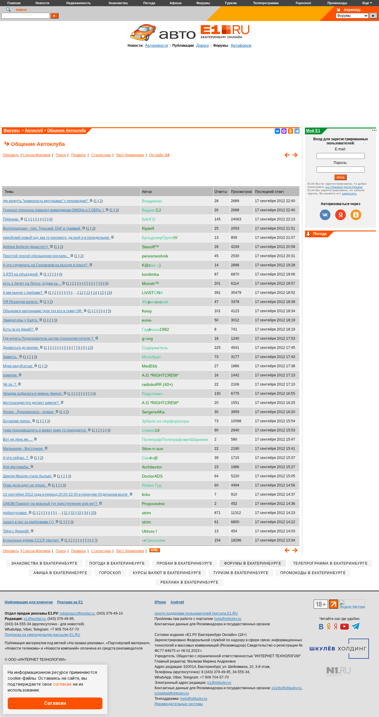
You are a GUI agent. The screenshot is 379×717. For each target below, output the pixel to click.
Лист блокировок (130, 155)
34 (86, 513)
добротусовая (15, 513)
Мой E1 (313, 130)
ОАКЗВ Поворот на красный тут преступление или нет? (51, 504)
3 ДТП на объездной (21, 274)
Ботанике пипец (17, 421)
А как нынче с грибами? (23, 293)
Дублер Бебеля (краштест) (26, 247)
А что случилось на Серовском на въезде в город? (46, 265)
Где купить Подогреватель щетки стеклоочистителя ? (49, 338)
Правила (78, 155)
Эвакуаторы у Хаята (21, 320)
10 (90, 348)
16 (109, 293)
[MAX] (284, 131)
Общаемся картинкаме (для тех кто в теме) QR (43, 311)
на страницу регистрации (343, 186)
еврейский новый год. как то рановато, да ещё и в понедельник (57, 238)
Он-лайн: (159, 155)
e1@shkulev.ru (219, 683)
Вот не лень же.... (18, 439)
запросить (349, 193)
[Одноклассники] (290, 131)
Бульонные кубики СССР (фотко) (31, 540)
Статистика (101, 155)
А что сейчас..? (16, 458)
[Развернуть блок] (308, 234)
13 (88, 293)
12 (81, 293)
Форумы (12, 130)
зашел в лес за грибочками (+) (29, 522)
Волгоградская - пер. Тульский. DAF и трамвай (42, 228)
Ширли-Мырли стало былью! (28, 476)
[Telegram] (297, 131)
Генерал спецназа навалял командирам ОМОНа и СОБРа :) (54, 210)
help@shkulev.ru (227, 619)
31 (66, 513)
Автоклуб (34, 130)
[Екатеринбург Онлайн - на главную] (225, 40)
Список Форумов (36, 155)
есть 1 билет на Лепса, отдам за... (32, 283)
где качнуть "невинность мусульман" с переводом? (46, 201)
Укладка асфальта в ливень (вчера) (33, 393)
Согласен (55, 703)
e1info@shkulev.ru (286, 688)
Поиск (61, 155)
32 (72, 513)
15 (102, 293)
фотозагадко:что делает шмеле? (31, 403)
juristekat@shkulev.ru (172, 693)
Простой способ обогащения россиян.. (36, 256)
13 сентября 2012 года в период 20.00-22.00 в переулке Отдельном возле (66, 494)
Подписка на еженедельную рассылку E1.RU (42, 635)
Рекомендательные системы (179, 704)
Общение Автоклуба (66, 130)
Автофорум (241, 45)
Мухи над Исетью (18, 366)
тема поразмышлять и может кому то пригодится (45, 430)
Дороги (202, 45)
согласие (62, 684)
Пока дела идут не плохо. (25, 485)
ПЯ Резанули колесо (21, 302)
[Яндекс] (340, 215)
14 (95, 293)
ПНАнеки (11, 219)
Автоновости (156, 45)
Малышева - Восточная (23, 449)
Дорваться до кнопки (21, 348)
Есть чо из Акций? (19, 329)
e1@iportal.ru (35, 619)
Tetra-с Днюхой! (16, 531)
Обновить (11, 155)
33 (79, 513)
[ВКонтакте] (277, 131)
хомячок (10, 375)
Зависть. (11, 357)
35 (93, 513)
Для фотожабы (16, 467)
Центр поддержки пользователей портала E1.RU (196, 613)
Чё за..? (10, 384)
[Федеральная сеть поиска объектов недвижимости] (338, 671)
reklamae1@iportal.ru (77, 613)
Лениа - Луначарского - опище (29, 412)
